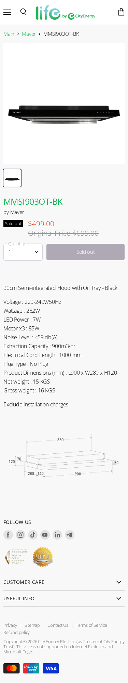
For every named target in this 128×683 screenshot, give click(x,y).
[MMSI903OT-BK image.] (64, 103)
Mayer (29, 34)
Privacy (10, 625)
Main (8, 34)
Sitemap (32, 625)
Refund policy (16, 632)
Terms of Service (91, 625)
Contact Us (57, 625)
